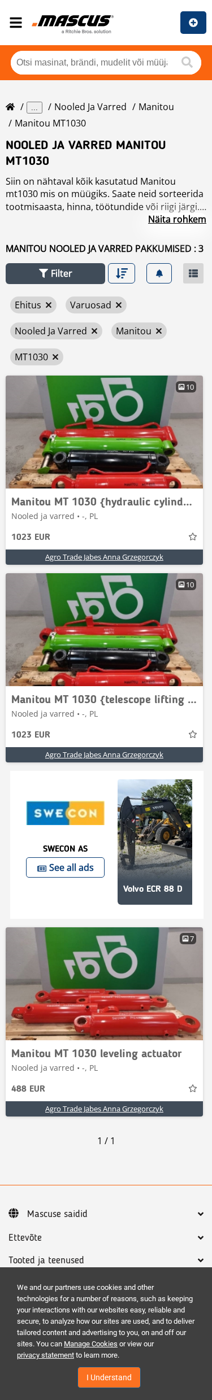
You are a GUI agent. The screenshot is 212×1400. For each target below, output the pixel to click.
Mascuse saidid (57, 1214)
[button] (55, 273)
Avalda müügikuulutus (193, 22)
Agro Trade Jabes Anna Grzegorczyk (104, 557)
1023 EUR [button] (30, 537)
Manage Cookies (91, 1344)
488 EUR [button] (28, 1089)
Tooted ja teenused (46, 1260)
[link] (104, 432)
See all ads (71, 867)
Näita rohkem (177, 219)
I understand (109, 1377)
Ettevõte (25, 1238)
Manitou (156, 107)
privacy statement (45, 1355)
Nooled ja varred (90, 107)
